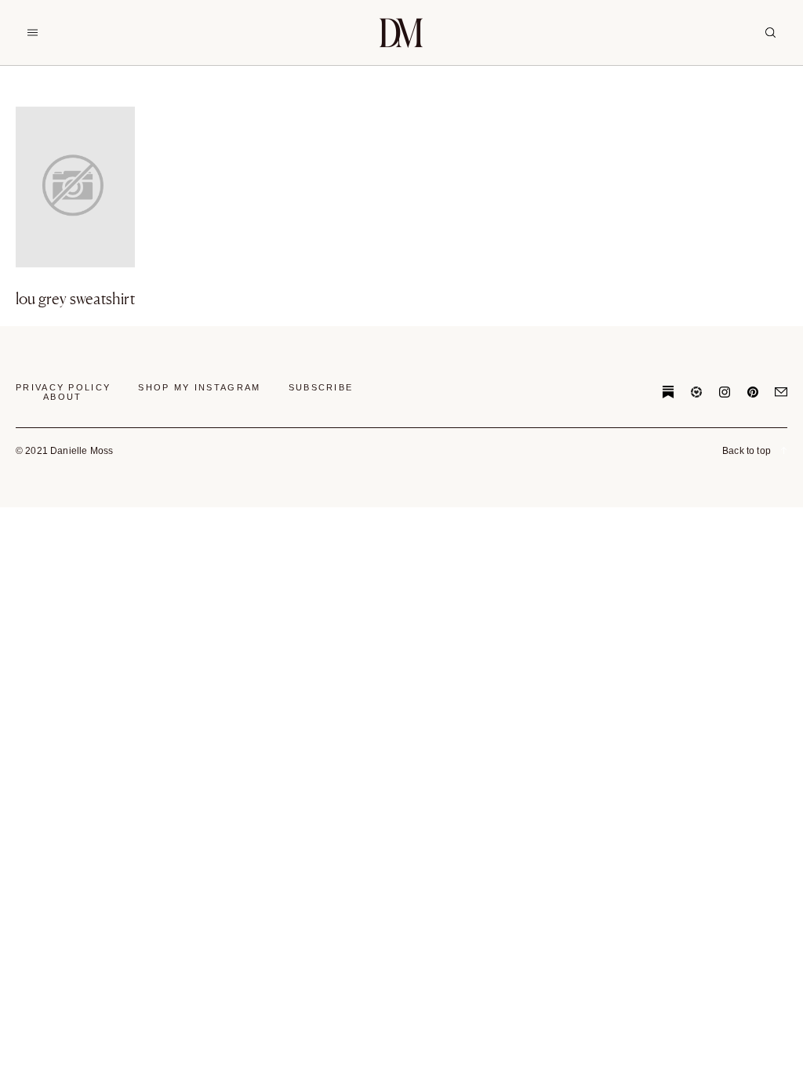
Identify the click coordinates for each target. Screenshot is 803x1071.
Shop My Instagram (199, 387)
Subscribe (321, 387)
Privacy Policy (63, 387)
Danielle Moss (401, 32)
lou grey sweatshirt (75, 298)
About (62, 396)
